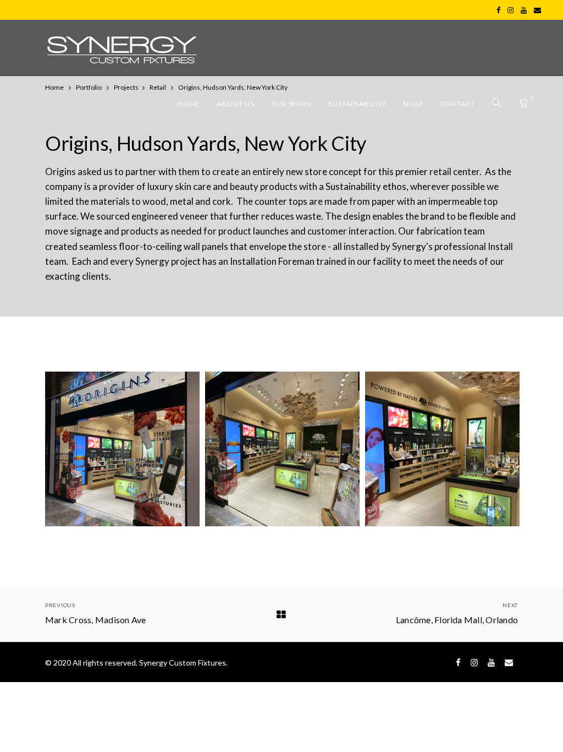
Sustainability (357, 104)
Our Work (291, 104)
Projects (126, 87)
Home (188, 104)
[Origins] (122, 449)
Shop (413, 104)
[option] (122, 449)
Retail (158, 87)
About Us (236, 104)
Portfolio (89, 87)
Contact (457, 104)
